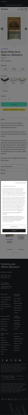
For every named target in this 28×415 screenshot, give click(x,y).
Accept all (14, 230)
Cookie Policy (20, 210)
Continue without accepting (20, 182)
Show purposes (14, 226)
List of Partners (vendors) (7, 221)
